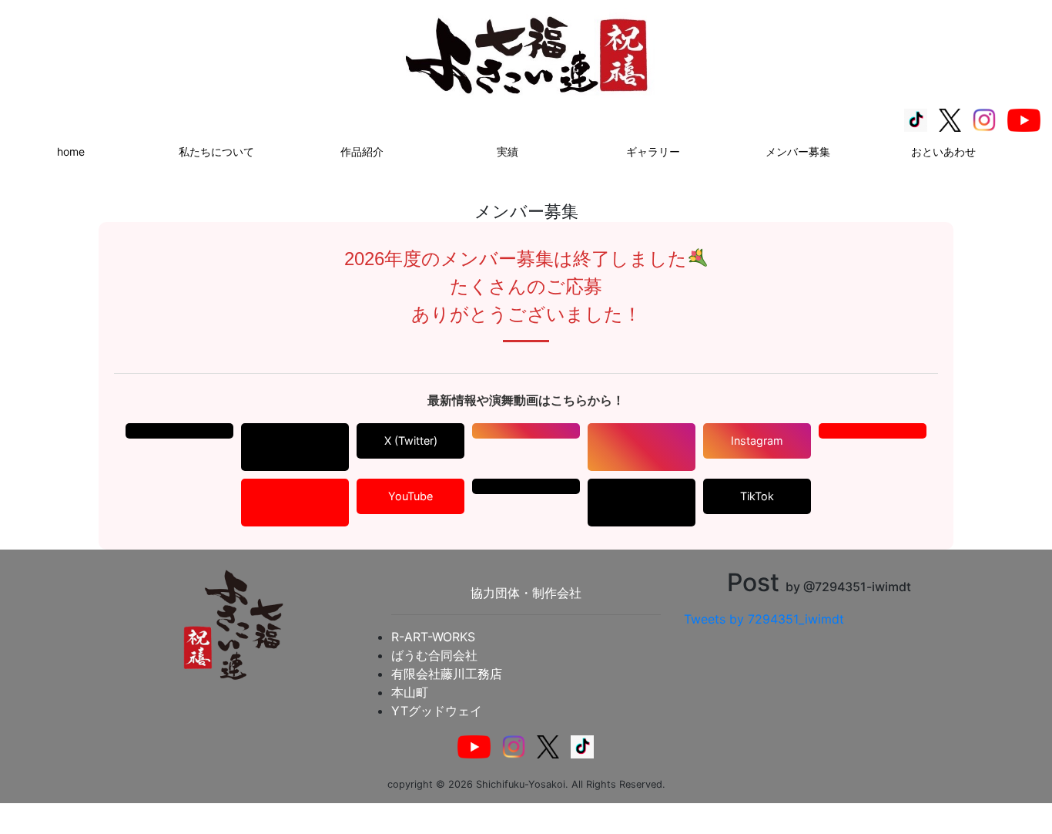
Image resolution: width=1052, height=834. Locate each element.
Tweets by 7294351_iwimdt (764, 619)
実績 (507, 151)
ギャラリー (653, 151)
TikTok (757, 496)
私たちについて (216, 151)
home (71, 151)
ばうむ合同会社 (434, 655)
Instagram (757, 440)
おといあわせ (943, 151)
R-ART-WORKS (433, 636)
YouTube (410, 496)
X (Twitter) (410, 440)
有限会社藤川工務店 (446, 673)
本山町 (409, 692)
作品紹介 (362, 151)
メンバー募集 (798, 151)
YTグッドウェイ (436, 710)
